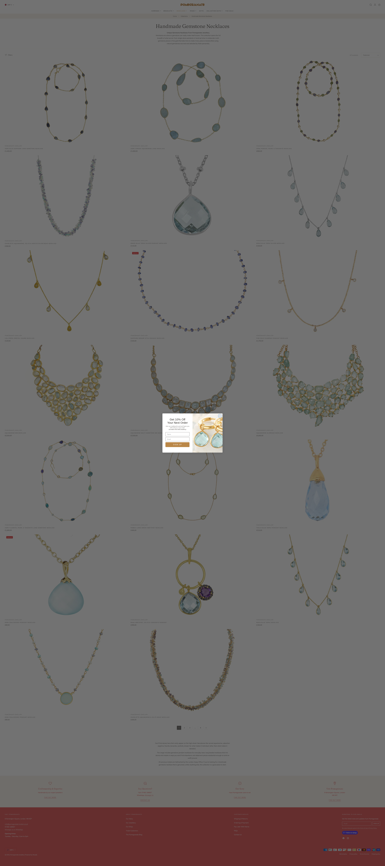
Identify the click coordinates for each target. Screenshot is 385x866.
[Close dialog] (220, 416)
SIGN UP (177, 444)
